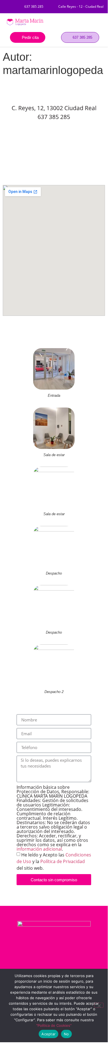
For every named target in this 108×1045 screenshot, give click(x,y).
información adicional (39, 849)
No (66, 1034)
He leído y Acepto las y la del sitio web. (54, 861)
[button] (100, 22)
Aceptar (48, 1034)
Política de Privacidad (62, 861)
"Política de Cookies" (54, 1025)
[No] (99, 1005)
